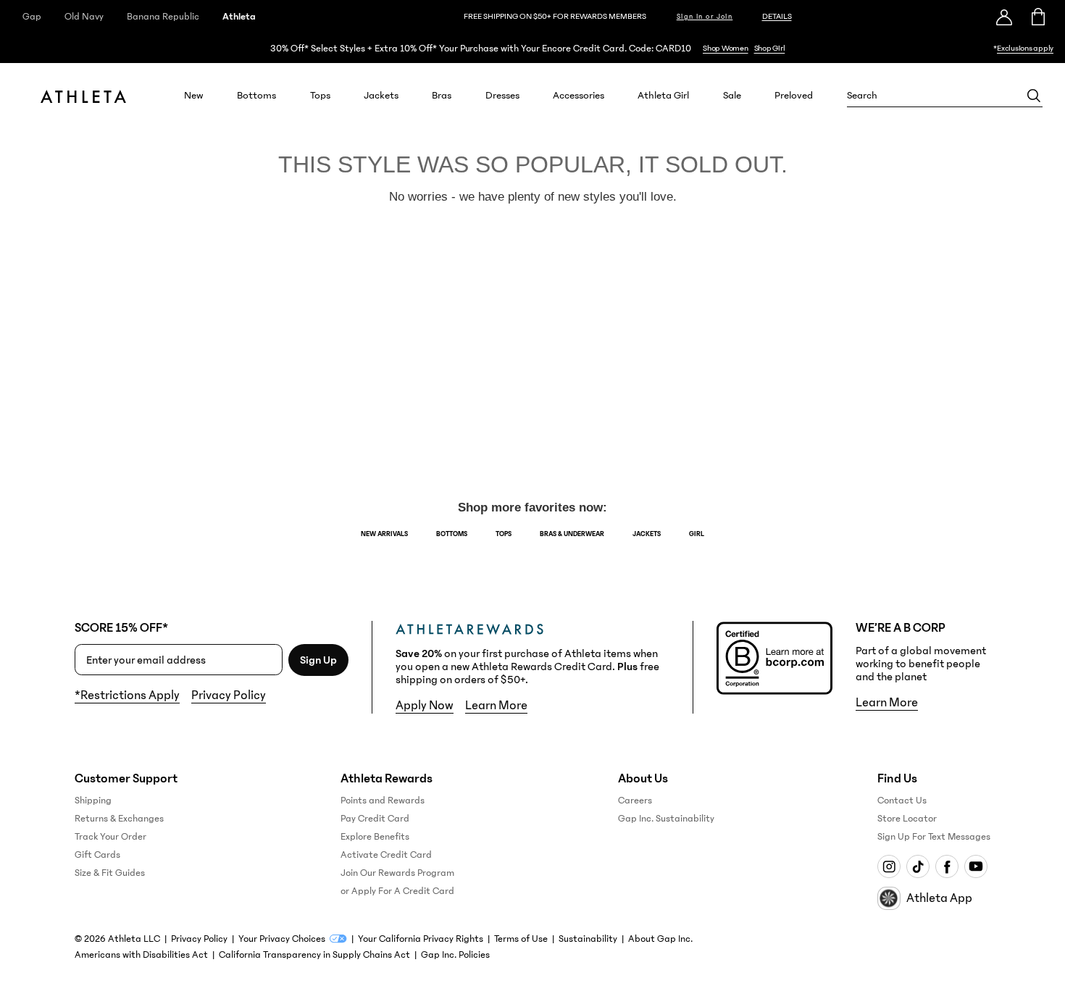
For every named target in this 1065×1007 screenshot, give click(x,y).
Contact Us (902, 800)
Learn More (496, 705)
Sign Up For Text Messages (933, 837)
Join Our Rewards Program (397, 873)
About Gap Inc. (660, 939)
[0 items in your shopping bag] (1037, 16)
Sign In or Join (705, 16)
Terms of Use (521, 939)
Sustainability (588, 939)
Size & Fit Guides (110, 873)
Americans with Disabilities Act (141, 955)
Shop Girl (769, 48)
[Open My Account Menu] (1004, 16)
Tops (320, 95)
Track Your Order (110, 837)
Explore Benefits (375, 837)
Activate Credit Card (386, 855)
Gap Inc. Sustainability (666, 818)
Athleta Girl (663, 95)
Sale (732, 95)
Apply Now (425, 705)
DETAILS (777, 16)
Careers (635, 800)
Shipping (93, 800)
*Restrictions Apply (127, 695)
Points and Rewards (383, 800)
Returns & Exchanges (119, 818)
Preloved (793, 95)
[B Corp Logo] (774, 658)
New (194, 95)
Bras (441, 95)
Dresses (502, 95)
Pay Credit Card (375, 818)
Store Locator (907, 818)
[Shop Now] (532, 48)
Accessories (578, 95)
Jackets (381, 95)
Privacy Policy (228, 695)
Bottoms (256, 95)
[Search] (1034, 95)
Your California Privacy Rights (420, 939)
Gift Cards (97, 855)
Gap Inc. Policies (455, 955)
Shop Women (725, 48)
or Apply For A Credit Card (397, 891)
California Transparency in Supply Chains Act (314, 955)
